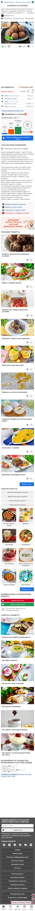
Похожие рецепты (18, 18)
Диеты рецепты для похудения (26, 564)
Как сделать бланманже (11, 706)
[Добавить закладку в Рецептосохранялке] (28, 46)
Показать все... (27, 589)
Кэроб (6, 101)
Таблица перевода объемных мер (12, 110)
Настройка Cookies (17, 864)
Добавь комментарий (18, 604)
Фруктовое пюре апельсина (13, 365)
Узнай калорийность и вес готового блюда (18, 138)
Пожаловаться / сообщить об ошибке (17, 213)
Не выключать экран (26, 87)
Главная (17, 850)
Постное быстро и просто (17, 500)
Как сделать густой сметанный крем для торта (16, 754)
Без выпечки (9, 563)
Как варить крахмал (9, 660)
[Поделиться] (33, 898)
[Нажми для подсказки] (25, 114)
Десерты (26, 523)
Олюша (7, 15)
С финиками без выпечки (17, 505)
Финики (6, 95)
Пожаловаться (7, 18)
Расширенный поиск (17, 894)
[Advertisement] (17, 66)
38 (5, 46)
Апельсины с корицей (10, 448)
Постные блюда (9, 584)
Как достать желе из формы (13, 683)
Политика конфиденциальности (17, 857)
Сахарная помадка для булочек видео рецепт (17, 420)
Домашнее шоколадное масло (13, 474)
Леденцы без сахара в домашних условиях (15, 310)
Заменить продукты (7, 91)
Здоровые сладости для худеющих (16, 338)
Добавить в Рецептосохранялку (15, 204)
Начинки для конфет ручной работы (16, 637)
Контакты (17, 868)
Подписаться (18, 830)
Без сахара (9, 544)
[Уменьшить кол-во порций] (33, 93)
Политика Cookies (17, 861)
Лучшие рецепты (17, 874)
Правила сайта (18, 853)
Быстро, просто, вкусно (9, 524)
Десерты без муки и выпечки (17, 496)
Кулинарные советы (18, 877)
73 (32, 46)
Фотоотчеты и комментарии (17, 897)
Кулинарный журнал (17, 884)
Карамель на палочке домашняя (14, 392)
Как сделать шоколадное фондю (15, 729)
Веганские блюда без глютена (17, 492)
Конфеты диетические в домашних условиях (15, 255)
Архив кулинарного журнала (17, 888)
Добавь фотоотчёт (18, 600)
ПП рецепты (26, 544)
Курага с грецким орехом (11, 283)
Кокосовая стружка (10, 98)
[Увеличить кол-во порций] (33, 90)
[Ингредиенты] (33, 895)
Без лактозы (26, 584)
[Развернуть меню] (33, 902)
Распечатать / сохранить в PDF (15, 210)
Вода (6, 106)
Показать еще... (27, 484)
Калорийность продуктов (17, 881)
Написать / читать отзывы (13, 207)
